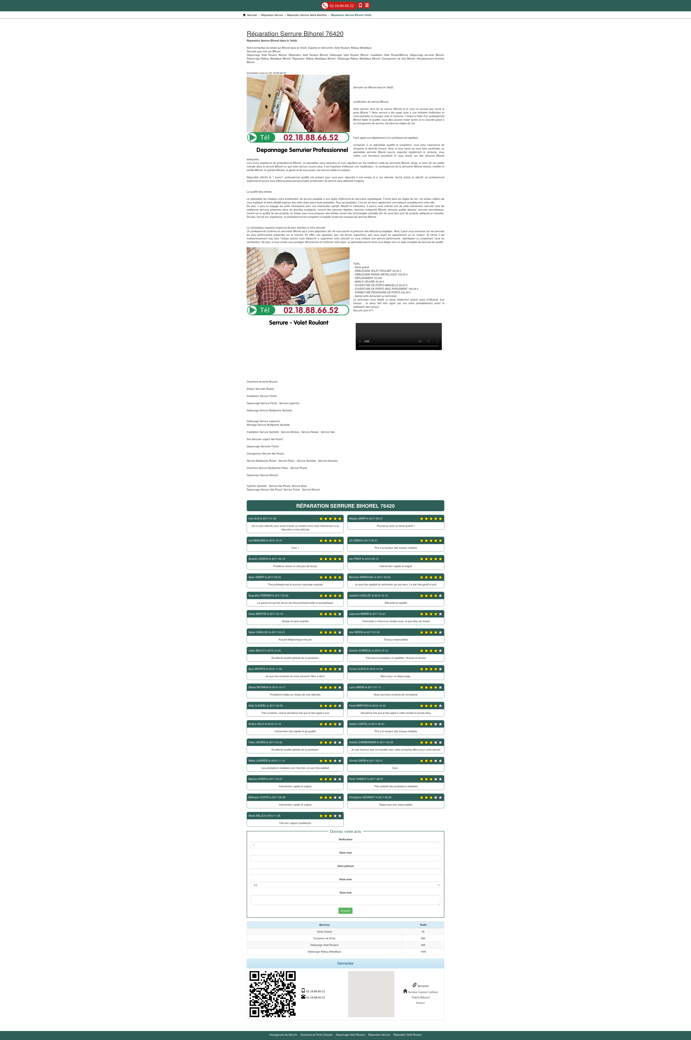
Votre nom (345, 852)
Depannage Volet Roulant (350, 1034)
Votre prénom (345, 866)
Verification (346, 839)
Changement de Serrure (283, 1034)
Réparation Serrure (379, 1034)
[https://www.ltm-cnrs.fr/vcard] (273, 994)
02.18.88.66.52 (342, 5)
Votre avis (346, 892)
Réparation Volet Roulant (407, 1034)
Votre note (345, 879)
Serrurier (423, 986)
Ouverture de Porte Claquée (316, 1034)
